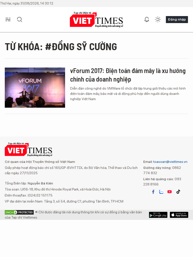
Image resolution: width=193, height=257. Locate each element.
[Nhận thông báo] (147, 20)
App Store (158, 215)
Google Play (179, 215)
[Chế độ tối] (158, 20)
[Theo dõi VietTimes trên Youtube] (169, 191)
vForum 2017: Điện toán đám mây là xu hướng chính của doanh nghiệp (128, 75)
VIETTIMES (96, 20)
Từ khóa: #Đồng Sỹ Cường (61, 46)
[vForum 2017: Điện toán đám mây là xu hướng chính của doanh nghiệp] (35, 88)
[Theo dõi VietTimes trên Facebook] (153, 192)
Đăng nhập (177, 19)
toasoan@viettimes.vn (170, 162)
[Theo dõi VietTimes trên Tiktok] (178, 191)
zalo (161, 192)
